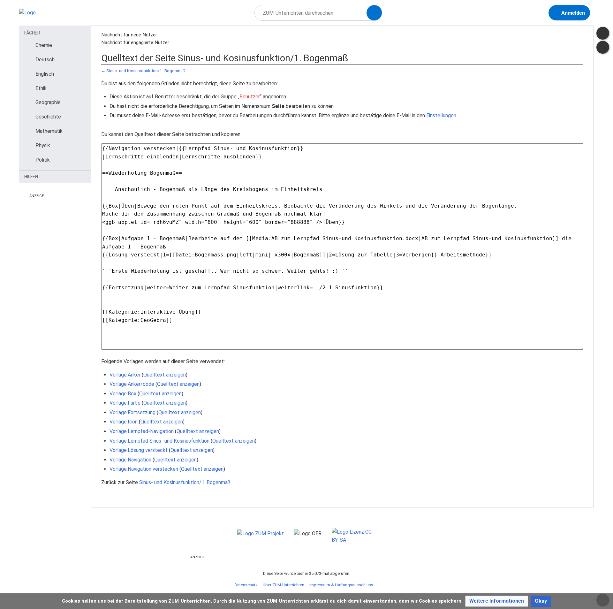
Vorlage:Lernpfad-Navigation (142, 431)
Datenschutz (246, 584)
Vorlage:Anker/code (132, 384)
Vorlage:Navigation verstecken (144, 469)
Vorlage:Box (123, 394)
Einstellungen (441, 115)
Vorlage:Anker (125, 375)
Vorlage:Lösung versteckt (139, 450)
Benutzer (249, 97)
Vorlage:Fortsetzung (132, 412)
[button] (496, 601)
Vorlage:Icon (124, 422)
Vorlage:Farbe (125, 403)
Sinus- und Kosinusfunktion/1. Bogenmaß (145, 70)
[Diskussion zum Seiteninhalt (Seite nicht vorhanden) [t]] (602, 33)
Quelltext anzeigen (164, 375)
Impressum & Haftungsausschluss (341, 584)
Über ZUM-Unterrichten (283, 584)
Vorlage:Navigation (130, 460)
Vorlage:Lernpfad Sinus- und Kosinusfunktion (159, 441)
